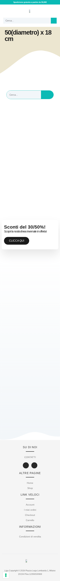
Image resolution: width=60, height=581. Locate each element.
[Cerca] (54, 21)
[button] (6, 11)
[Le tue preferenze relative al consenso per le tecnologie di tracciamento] (6, 575)
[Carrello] (54, 11)
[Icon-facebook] (26, 465)
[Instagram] (34, 465)
